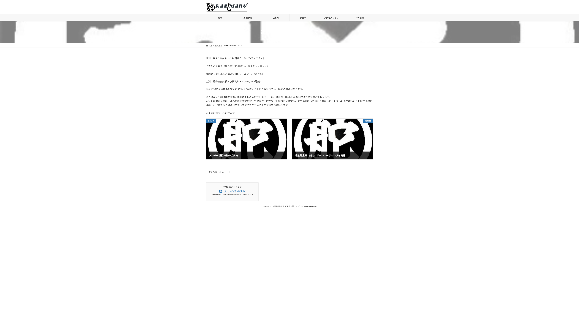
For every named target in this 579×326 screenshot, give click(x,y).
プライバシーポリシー (218, 172)
